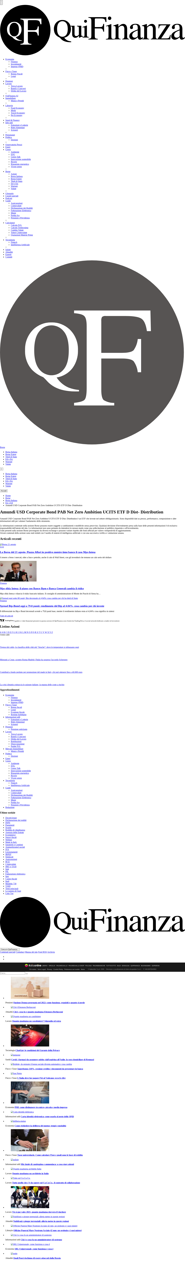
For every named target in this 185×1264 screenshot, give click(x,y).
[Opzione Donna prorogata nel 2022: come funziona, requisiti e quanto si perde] (95, 988)
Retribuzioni (16, 741)
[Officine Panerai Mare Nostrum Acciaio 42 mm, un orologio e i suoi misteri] (95, 1226)
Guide (8, 201)
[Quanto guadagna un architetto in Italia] (95, 1169)
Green (8, 149)
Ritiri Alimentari (18, 127)
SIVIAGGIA (125, 965)
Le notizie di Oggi (13, 891)
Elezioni (14, 140)
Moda (13, 110)
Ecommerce (10, 835)
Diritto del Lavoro (18, 91)
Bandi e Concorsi (18, 88)
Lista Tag (9, 893)
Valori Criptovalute (19, 232)
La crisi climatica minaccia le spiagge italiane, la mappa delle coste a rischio (32, 684)
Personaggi (10, 135)
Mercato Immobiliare (14, 749)
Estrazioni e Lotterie (19, 125)
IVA (7, 849)
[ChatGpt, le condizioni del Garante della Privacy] (95, 1036)
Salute (8, 249)
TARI (7, 886)
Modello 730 (10, 884)
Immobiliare (10, 98)
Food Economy (17, 108)
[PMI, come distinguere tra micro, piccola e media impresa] (95, 1092)
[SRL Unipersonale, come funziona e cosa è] (95, 1244)
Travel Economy (18, 113)
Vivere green (16, 166)
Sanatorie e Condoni (14, 844)
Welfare (8, 840)
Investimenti (16, 64)
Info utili (9, 123)
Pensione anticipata (19, 729)
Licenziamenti (11, 852)
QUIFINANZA (135, 965)
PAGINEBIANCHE (99, 965)
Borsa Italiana (17, 176)
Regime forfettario (18, 714)
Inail (7, 881)
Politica (8, 137)
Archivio (51, 952)
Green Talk (15, 157)
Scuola (8, 827)
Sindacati (9, 857)
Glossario (9, 193)
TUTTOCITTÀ (111, 965)
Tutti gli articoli (6, 616)
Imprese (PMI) (17, 66)
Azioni (14, 174)
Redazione (9, 807)
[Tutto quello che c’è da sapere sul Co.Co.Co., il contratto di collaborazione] (95, 1178)
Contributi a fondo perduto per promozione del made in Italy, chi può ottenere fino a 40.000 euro (41, 672)
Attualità (9, 252)
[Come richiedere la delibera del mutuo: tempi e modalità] (95, 1121)
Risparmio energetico (20, 164)
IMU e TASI (10, 866)
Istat (7, 869)
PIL (7, 871)
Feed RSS (42, 952)
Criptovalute (16, 205)
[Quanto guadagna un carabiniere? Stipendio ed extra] (95, 1016)
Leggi (13, 76)
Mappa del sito (31, 952)
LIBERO (45, 965)
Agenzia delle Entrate (14, 832)
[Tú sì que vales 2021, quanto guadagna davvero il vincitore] (95, 1197)
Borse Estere (16, 179)
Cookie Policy (58, 969)
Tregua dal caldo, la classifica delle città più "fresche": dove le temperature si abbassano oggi (39, 647)
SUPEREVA (156, 965)
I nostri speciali (11, 196)
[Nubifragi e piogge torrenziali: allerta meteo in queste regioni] (95, 1216)
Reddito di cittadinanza (15, 830)
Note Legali (42, 969)
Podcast (8, 198)
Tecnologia (10, 240)
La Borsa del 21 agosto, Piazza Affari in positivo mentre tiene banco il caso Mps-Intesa (47, 552)
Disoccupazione (18, 744)
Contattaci (20, 952)
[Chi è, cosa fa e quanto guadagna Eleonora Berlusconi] (95, 1007)
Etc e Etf (9, 503)
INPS (7, 823)
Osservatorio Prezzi (13, 144)
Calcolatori (10, 223)
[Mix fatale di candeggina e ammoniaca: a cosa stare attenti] (95, 1159)
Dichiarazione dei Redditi (22, 208)
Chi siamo (32, 969)
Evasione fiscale (18, 712)
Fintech (14, 242)
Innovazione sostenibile (21, 159)
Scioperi (14, 130)
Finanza (14, 61)
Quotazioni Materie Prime (22, 235)
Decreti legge (11, 818)
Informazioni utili (12, 717)
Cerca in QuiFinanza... (10, 949)
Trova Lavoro (17, 86)
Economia (9, 59)
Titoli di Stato (16, 181)
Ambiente (15, 152)
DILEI (119, 965)
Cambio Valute (17, 230)
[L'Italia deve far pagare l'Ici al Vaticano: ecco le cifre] (95, 1073)
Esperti (8, 254)
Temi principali (11, 888)
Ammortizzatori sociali (15, 847)
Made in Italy (11, 842)
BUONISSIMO (146, 965)
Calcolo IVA (16, 225)
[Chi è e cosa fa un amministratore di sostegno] (95, 1235)
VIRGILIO (52, 965)
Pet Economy (16, 115)
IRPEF (8, 854)
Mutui (13, 213)
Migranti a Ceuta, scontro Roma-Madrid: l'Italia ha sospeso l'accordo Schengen (33, 660)
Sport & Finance (12, 120)
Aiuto (83, 969)
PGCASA (88, 965)
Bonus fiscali (16, 707)
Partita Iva (15, 215)
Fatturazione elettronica (15, 874)
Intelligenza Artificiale (20, 245)
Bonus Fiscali (16, 74)
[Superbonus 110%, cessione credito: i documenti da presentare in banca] (95, 1064)
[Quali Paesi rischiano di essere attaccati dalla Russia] (95, 1253)
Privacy (49, 969)
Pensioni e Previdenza (20, 218)
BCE (7, 862)
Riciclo (14, 162)
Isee (7, 876)
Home (8, 495)
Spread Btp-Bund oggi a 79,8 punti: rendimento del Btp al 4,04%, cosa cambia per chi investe (52, 606)
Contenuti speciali (7, 952)
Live (2, 547)
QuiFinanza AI (11, 96)
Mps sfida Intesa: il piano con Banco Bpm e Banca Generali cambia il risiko (42, 588)
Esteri (7, 147)
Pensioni (9, 81)
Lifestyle (9, 105)
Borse (7, 171)
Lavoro (8, 83)
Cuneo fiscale (11, 879)
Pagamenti (9, 825)
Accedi (4, 491)
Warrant (14, 186)
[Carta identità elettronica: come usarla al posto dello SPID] (95, 1112)
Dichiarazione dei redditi (15, 820)
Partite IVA (15, 746)
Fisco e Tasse (11, 71)
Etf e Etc (14, 184)
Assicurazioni (16, 203)
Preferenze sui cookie (72, 969)
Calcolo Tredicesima (19, 227)
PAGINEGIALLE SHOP (76, 965)
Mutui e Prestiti (17, 101)
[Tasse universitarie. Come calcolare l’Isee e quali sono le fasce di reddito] (95, 1140)
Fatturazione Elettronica (21, 210)
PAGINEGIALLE (61, 965)
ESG (13, 154)
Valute (13, 188)
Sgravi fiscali (11, 837)
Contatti (8, 257)
